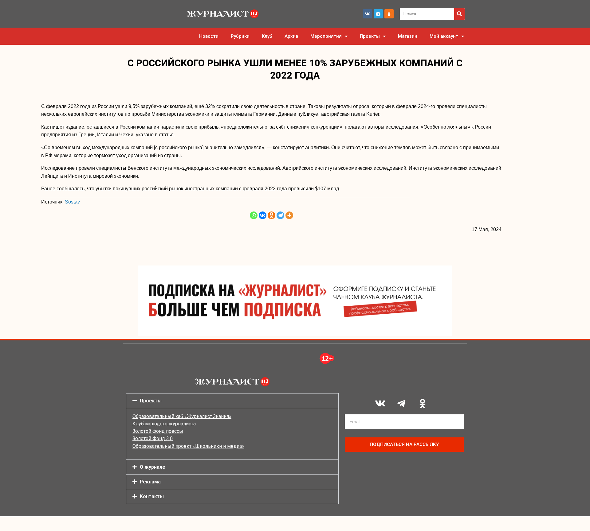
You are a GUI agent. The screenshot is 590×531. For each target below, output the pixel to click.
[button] (232, 400)
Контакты (152, 496)
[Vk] (367, 13)
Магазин (407, 36)
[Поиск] (459, 14)
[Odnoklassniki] (389, 13)
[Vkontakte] (262, 215)
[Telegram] (378, 13)
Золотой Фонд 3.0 (152, 438)
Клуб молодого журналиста (164, 424)
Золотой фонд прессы (157, 431)
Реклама (150, 482)
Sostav (72, 201)
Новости (208, 36)
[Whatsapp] (254, 215)
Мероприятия (326, 36)
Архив (291, 36)
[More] (289, 215)
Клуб (267, 36)
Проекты (370, 36)
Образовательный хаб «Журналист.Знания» (181, 416)
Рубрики (240, 36)
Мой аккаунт (444, 36)
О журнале (152, 467)
